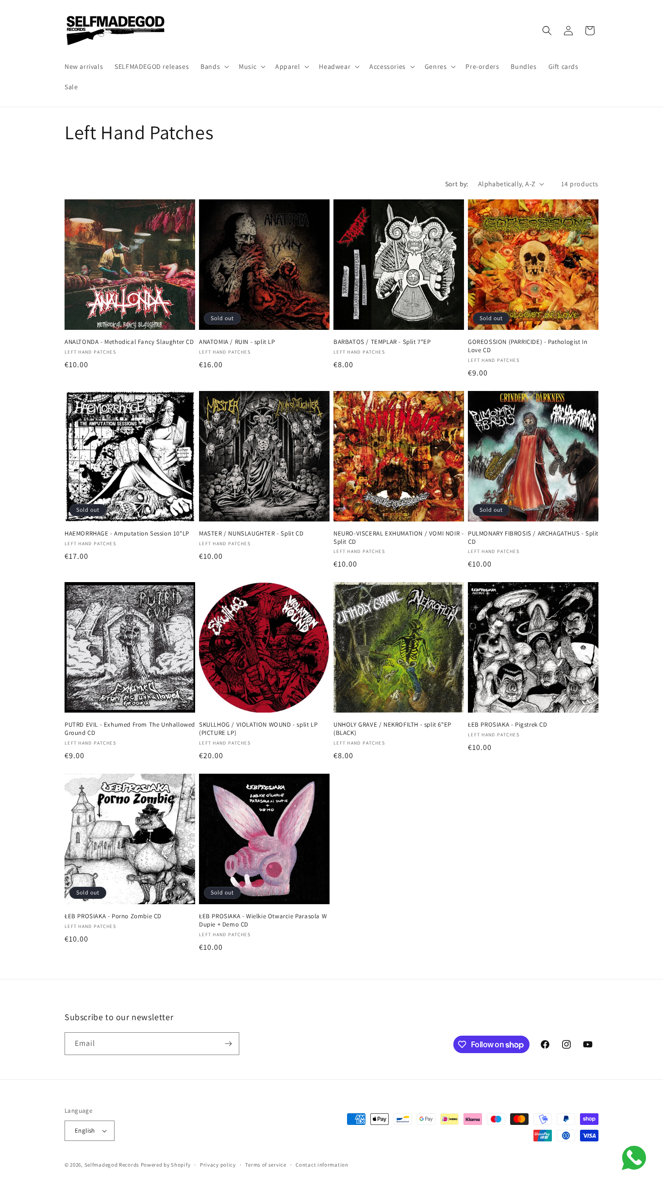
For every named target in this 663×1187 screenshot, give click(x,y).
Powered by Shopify (166, 1164)
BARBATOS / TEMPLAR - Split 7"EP (382, 342)
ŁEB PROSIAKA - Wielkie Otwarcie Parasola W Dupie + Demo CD (263, 920)
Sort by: (456, 183)
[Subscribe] (228, 1043)
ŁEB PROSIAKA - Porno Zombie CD (113, 916)
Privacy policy (218, 1164)
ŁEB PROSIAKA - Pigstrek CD (507, 725)
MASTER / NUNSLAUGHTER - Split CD (251, 533)
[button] (214, 66)
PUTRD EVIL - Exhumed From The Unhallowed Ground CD (130, 729)
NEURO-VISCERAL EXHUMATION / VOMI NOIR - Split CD (398, 538)
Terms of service (265, 1164)
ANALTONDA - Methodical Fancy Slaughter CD (129, 342)
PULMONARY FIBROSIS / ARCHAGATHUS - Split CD (533, 538)
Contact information (322, 1164)
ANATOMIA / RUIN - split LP (237, 342)
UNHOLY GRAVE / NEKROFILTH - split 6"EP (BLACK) (392, 729)
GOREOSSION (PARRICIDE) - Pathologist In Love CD (527, 346)
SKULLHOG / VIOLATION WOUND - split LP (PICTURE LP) (258, 729)
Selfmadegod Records (111, 1164)
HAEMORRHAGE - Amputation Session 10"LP (127, 533)
